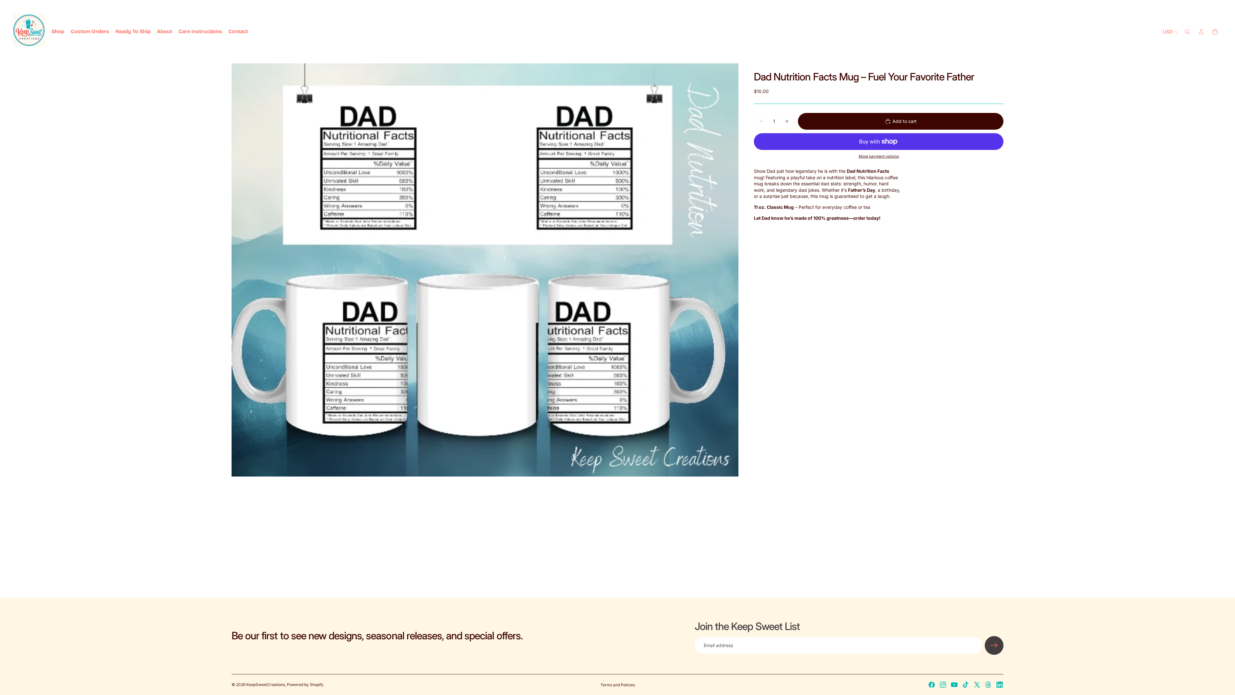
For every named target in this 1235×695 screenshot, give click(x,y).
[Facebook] (932, 685)
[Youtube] (954, 685)
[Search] (1187, 32)
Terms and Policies (617, 684)
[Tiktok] (965, 685)
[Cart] (1215, 32)
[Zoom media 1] (485, 269)
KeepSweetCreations (265, 684)
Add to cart (904, 121)
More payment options (879, 156)
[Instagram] (943, 685)
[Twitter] (977, 685)
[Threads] (988, 685)
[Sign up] (994, 645)
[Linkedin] (999, 685)
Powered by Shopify (305, 684)
